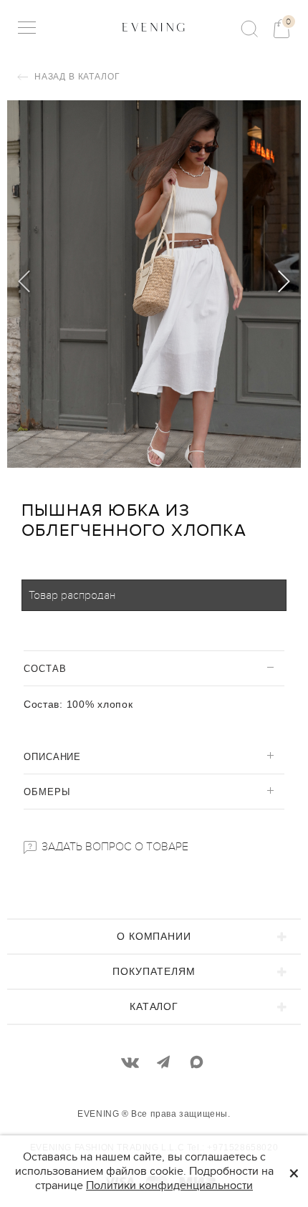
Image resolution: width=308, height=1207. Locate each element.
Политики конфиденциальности (169, 1185)
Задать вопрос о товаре (113, 846)
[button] (284, 283)
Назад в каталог (76, 77)
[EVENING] (154, 27)
